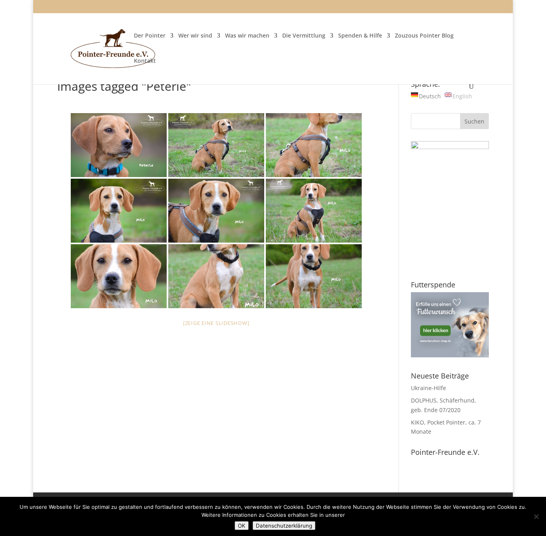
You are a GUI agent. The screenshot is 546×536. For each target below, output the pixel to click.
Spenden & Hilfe (360, 36)
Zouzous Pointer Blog (424, 36)
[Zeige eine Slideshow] (216, 323)
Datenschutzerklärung (284, 525)
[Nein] (536, 516)
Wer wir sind (195, 36)
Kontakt (145, 61)
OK (241, 525)
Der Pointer (149, 36)
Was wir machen (247, 36)
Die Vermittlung (303, 36)
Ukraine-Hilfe (428, 388)
